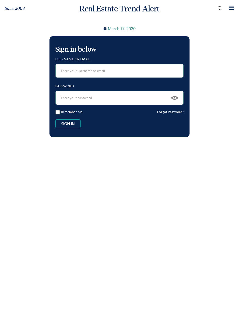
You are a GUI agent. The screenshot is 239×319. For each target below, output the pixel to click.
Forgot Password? (170, 112)
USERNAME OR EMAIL (73, 59)
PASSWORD (64, 86)
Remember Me (71, 112)
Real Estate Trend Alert (119, 9)
